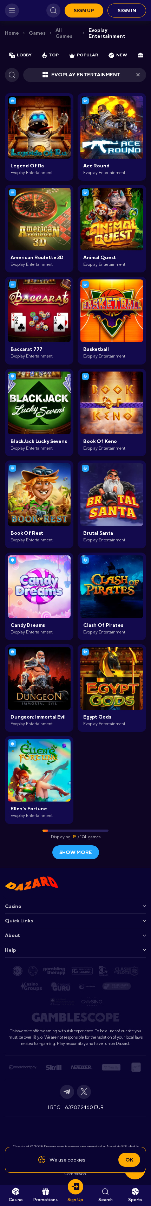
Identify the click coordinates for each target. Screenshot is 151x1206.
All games (63, 33)
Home (12, 33)
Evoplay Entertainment (106, 33)
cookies (76, 1160)
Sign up (84, 10)
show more (75, 852)
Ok (129, 1160)
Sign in (127, 10)
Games (37, 33)
